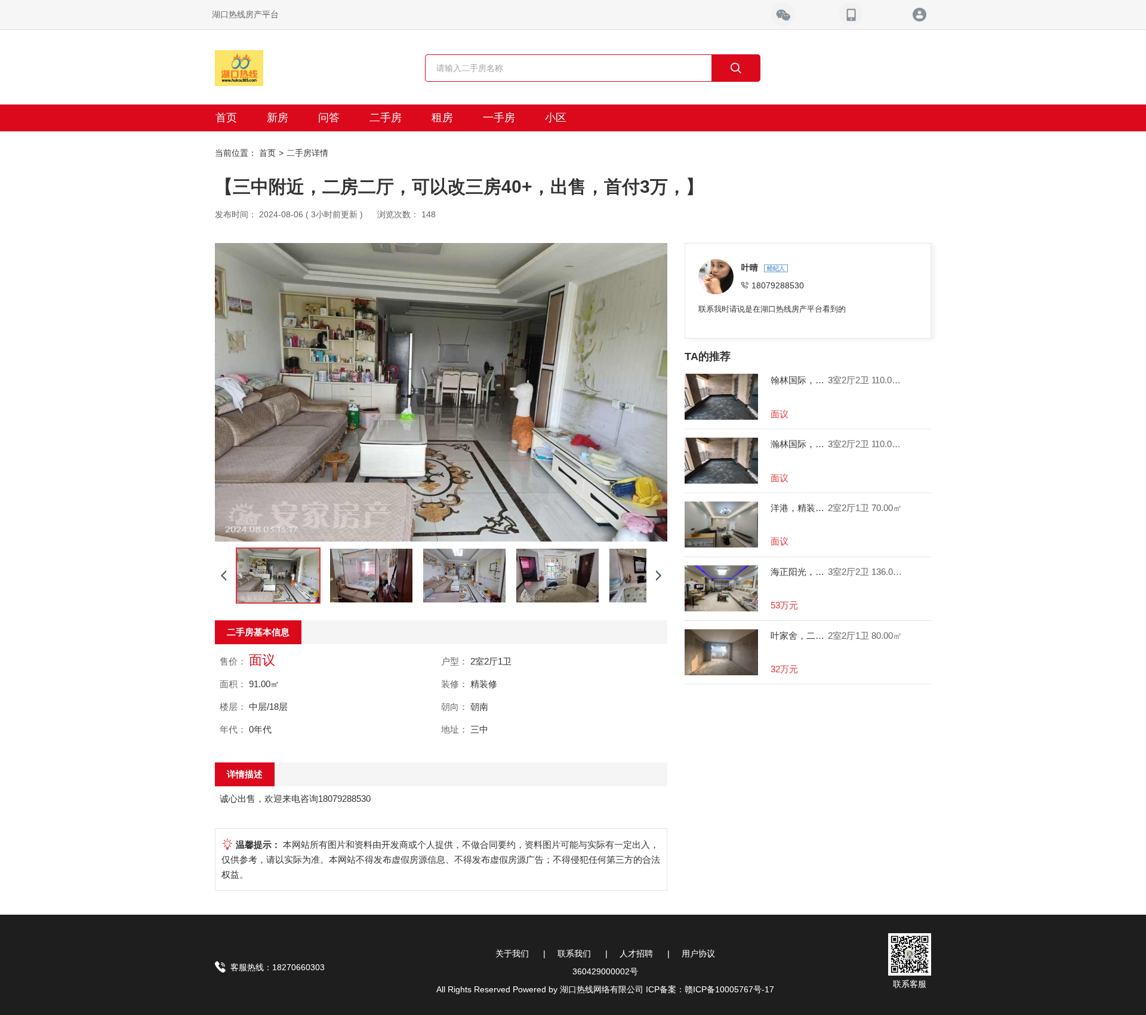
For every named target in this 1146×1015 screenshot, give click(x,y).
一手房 (499, 118)
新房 (277, 118)
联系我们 (574, 953)
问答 (329, 118)
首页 (226, 118)
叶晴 (750, 267)
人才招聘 (636, 953)
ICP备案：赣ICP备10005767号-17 (710, 989)
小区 (555, 118)
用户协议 (698, 953)
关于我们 (512, 953)
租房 (442, 118)
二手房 (385, 118)
